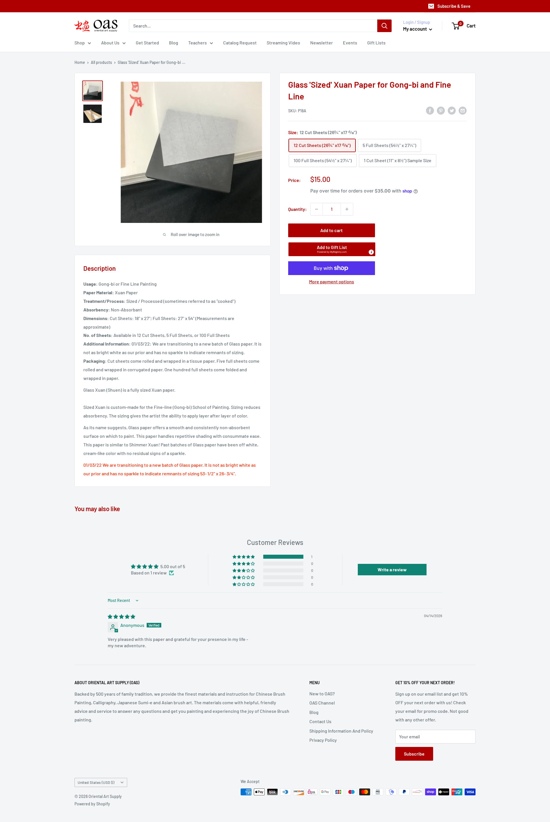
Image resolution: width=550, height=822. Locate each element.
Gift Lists (376, 42)
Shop (79, 42)
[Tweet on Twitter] (452, 110)
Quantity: (297, 209)
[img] (121, 616)
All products (101, 62)
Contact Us (320, 721)
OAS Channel (322, 702)
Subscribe (414, 753)
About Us (110, 42)
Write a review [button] (392, 569)
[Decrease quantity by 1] (317, 209)
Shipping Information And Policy (341, 730)
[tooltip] (371, 252)
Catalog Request (240, 42)
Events (350, 42)
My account (415, 29)
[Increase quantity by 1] (347, 209)
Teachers (197, 42)
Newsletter (321, 42)
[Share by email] (463, 110)
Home (79, 62)
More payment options (331, 281)
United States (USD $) (96, 782)
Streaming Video (283, 42)
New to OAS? (322, 693)
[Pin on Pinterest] (441, 110)
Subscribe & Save (453, 6)
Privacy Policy (323, 740)
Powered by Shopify (92, 803)
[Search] (384, 25)
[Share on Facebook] (430, 110)
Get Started (147, 42)
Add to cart (331, 230)
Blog (173, 42)
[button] (331, 249)
